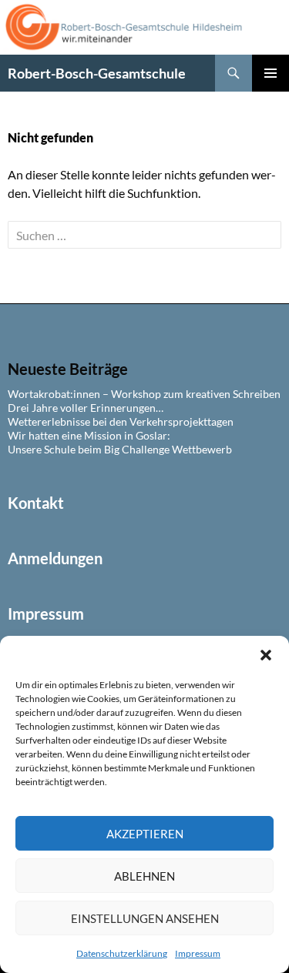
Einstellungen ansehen (145, 918)
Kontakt (36, 502)
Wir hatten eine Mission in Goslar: (89, 435)
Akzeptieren (144, 834)
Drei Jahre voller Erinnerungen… (85, 407)
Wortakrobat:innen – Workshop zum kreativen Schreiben (144, 393)
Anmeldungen (55, 558)
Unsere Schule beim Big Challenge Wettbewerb (120, 449)
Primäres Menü (270, 73)
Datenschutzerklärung (121, 953)
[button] (266, 655)
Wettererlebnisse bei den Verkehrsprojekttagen (121, 421)
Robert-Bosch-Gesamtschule (97, 73)
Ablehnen (144, 876)
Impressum (197, 953)
